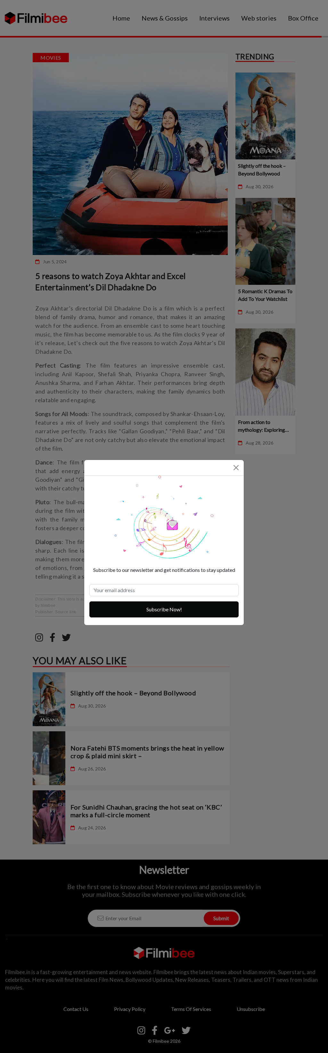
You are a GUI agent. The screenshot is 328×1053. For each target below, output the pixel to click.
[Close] (236, 468)
